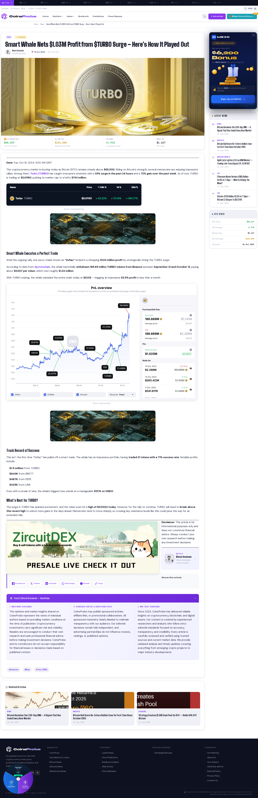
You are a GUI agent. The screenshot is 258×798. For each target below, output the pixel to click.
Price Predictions (110, 757)
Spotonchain (42, 266)
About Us (211, 757)
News (70, 16)
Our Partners (213, 753)
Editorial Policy (214, 771)
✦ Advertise (217, 16)
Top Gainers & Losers (59, 757)
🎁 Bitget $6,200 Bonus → (242, 16)
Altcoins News (56, 766)
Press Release (115, 16)
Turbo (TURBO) (39, 173)
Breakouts (83, 16)
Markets (57, 16)
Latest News (108, 753)
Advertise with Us (215, 766)
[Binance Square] (255, 9)
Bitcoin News (56, 762)
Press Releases (109, 771)
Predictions (98, 16)
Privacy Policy (213, 776)
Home (46, 16)
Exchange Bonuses (163, 753)
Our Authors (213, 762)
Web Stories (107, 766)
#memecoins (14, 669)
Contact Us (212, 780)
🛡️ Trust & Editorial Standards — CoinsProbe (103, 598)
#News (27, 669)
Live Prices (54, 753)
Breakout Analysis (110, 762)
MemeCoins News (58, 771)
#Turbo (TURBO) (41, 669)
